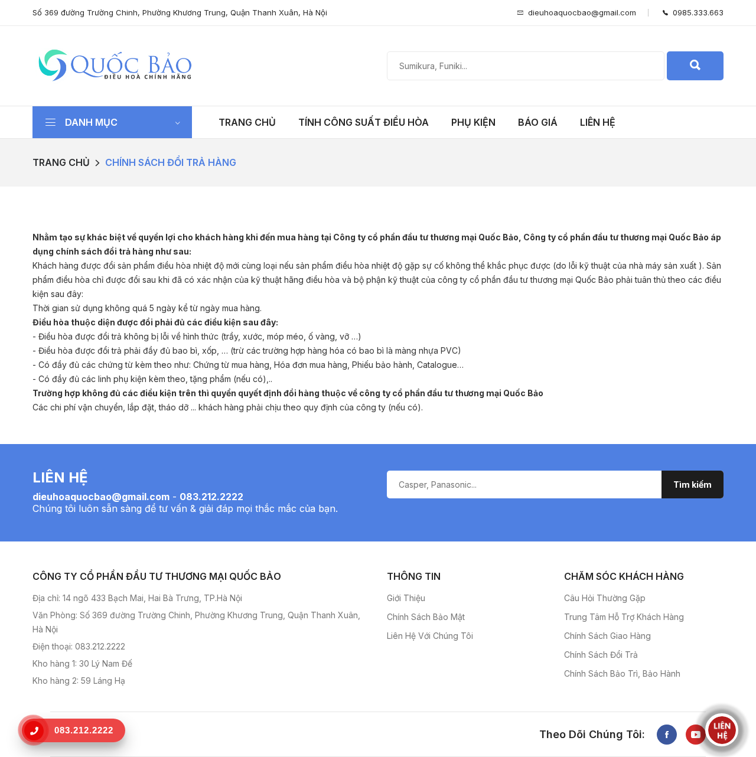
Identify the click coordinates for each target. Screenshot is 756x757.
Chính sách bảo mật (426, 617)
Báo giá (538, 122)
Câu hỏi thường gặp (605, 598)
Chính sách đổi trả (601, 655)
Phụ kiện (473, 122)
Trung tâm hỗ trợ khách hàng (624, 617)
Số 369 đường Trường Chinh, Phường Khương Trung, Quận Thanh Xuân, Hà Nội (179, 12)
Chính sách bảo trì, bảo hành (622, 673)
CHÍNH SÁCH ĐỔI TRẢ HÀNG (170, 162)
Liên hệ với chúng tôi (430, 636)
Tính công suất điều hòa (363, 122)
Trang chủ (247, 122)
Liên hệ (597, 122)
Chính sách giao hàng (607, 636)
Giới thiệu (406, 598)
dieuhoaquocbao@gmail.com (582, 12)
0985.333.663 (696, 12)
